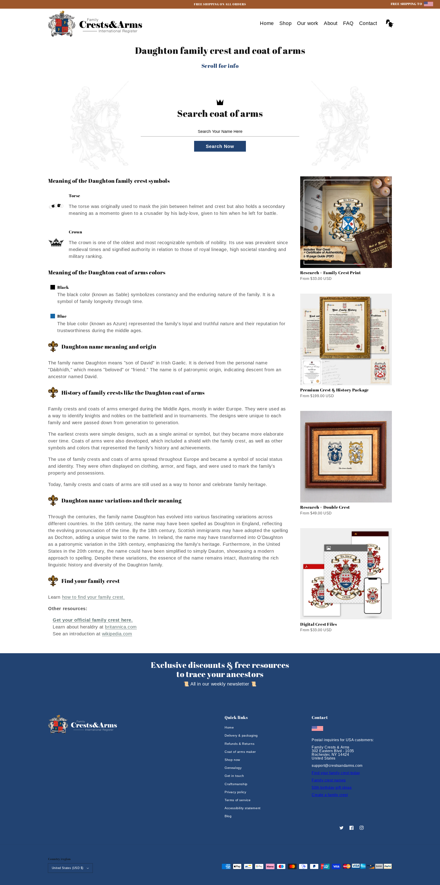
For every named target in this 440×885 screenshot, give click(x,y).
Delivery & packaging (241, 735)
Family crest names (329, 780)
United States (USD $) (67, 868)
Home (229, 727)
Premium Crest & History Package (334, 390)
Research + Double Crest (325, 507)
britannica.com (121, 626)
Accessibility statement (243, 808)
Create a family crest (330, 795)
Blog (228, 816)
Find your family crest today (336, 773)
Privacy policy (235, 792)
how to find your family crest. (93, 597)
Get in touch (234, 776)
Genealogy (233, 768)
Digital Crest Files (318, 624)
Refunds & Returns (239, 744)
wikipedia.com (117, 633)
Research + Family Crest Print (330, 272)
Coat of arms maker (240, 752)
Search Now (220, 146)
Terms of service (238, 800)
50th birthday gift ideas (332, 787)
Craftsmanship (236, 784)
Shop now (232, 760)
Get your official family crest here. (93, 620)
